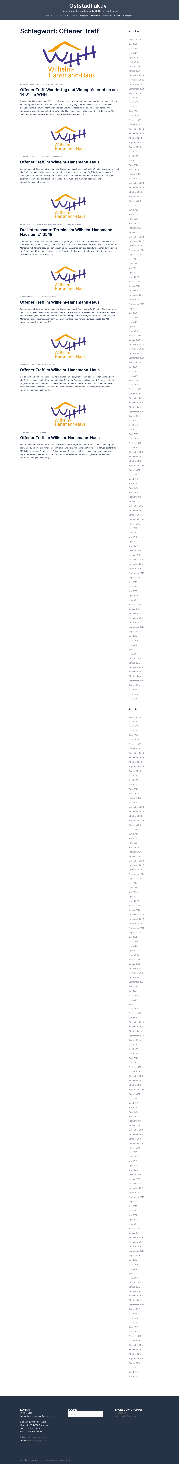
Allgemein (42, 84)
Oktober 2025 (135, 84)
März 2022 (134, 277)
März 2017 (133, 546)
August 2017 (134, 524)
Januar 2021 (134, 340)
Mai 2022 (133, 268)
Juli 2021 (133, 313)
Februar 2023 (135, 228)
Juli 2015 (133, 636)
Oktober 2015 (135, 622)
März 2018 (134, 492)
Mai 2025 (133, 106)
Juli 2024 (133, 151)
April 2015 (133, 649)
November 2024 (136, 133)
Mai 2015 (133, 645)
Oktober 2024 (135, 138)
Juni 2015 (133, 640)
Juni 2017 (133, 532)
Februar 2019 (135, 443)
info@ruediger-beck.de (37, 1437)
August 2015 (134, 631)
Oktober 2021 (135, 299)
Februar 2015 (135, 658)
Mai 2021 (133, 322)
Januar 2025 (135, 124)
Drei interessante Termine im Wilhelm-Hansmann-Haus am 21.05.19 (67, 232)
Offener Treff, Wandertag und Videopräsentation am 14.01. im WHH (69, 92)
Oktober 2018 (135, 461)
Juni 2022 (133, 263)
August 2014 (134, 685)
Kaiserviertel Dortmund (126, 1416)
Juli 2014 (133, 689)
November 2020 (136, 349)
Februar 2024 (135, 174)
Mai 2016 (133, 591)
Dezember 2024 (136, 129)
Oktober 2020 (135, 353)
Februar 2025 (135, 120)
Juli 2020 (133, 367)
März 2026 (134, 62)
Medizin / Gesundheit (53, 224)
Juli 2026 (133, 44)
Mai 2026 (133, 53)
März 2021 (134, 331)
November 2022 (136, 241)
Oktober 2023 (135, 192)
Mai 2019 (133, 429)
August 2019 (134, 416)
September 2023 (136, 196)
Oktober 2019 (135, 407)
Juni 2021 (133, 317)
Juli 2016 (133, 582)
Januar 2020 (135, 393)
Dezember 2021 (136, 290)
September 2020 (136, 358)
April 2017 (133, 541)
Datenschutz (128, 16)
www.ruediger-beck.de (38, 1440)
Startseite (49, 16)
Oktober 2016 (135, 568)
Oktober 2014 (135, 676)
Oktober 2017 (135, 515)
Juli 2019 (133, 420)
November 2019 (136, 402)
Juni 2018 (133, 479)
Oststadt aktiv (121, 1413)
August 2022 (135, 254)
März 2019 (134, 438)
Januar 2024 (135, 178)
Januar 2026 (135, 71)
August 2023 (135, 201)
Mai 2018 (133, 483)
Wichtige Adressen (80, 16)
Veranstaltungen (56, 84)
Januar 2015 (134, 663)
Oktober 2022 (135, 245)
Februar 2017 (135, 550)
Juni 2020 (133, 371)
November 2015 (136, 618)
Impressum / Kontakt (111, 16)
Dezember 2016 (136, 559)
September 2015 (136, 627)
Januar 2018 (134, 501)
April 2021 (133, 326)
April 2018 (133, 488)
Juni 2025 (133, 102)
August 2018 (134, 470)
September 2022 (136, 250)
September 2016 (136, 573)
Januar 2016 (134, 609)
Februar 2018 (135, 497)
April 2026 (134, 57)
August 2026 (135, 39)
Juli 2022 (133, 259)
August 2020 (135, 362)
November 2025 (136, 80)
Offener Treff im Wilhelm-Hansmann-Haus (60, 162)
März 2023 (134, 223)
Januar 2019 (134, 447)
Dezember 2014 (136, 667)
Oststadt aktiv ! (89, 5)
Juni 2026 (133, 48)
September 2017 (136, 519)
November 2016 (136, 564)
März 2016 (134, 600)
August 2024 (135, 147)
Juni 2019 (133, 425)
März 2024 (134, 169)
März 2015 (134, 654)
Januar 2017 (134, 555)
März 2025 (134, 115)
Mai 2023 (133, 214)
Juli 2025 (133, 97)
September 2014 (136, 680)
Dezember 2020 (136, 344)
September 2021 (136, 304)
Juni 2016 (133, 586)
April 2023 (134, 219)
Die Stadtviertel (63, 16)
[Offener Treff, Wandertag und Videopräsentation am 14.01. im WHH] (69, 59)
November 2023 (136, 187)
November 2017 (136, 510)
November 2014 (136, 671)
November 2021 (136, 295)
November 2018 (136, 456)
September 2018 (136, 465)
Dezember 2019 (136, 398)
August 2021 (134, 308)
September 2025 (136, 89)
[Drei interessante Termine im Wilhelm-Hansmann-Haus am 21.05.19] (70, 205)
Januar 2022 (135, 286)
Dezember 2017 (136, 506)
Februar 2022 (135, 281)
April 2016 (133, 595)
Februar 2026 (135, 66)
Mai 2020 (133, 376)
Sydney (66, 1460)
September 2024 (136, 142)
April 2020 (134, 380)
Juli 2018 (133, 474)
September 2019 (136, 411)
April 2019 (133, 434)
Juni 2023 (133, 210)
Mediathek (95, 16)
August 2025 (135, 93)
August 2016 (134, 577)
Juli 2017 (133, 528)
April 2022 (134, 272)
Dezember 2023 (136, 183)
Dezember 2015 (136, 613)
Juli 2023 (133, 205)
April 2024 (134, 165)
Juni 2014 (133, 694)
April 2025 (134, 111)
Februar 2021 (135, 335)
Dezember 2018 (136, 452)
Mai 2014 (133, 698)
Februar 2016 (135, 604)
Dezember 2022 (136, 237)
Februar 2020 (135, 389)
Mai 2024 (133, 160)
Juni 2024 (133, 156)
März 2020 (134, 384)
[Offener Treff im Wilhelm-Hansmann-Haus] (70, 138)
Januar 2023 (135, 232)
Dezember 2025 (136, 75)
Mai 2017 (133, 537)
